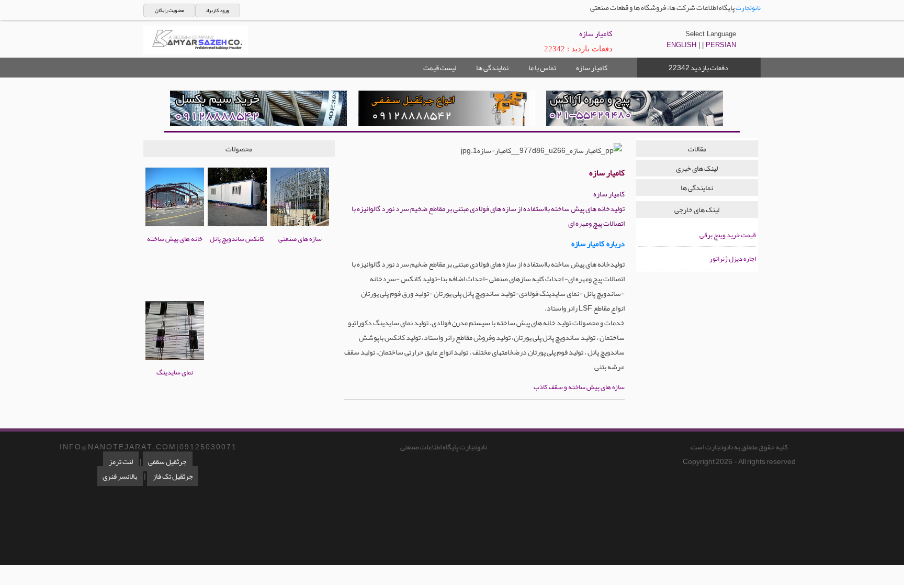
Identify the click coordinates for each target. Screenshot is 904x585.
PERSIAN (721, 45)
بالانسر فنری (120, 476)
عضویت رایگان (169, 10)
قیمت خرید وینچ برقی (727, 235)
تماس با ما (542, 67)
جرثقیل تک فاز (173, 476)
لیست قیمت (439, 67)
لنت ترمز (121, 461)
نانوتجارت (748, 8)
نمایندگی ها (492, 67)
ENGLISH (681, 45)
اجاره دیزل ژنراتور (732, 259)
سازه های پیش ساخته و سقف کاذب (579, 387)
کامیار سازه (591, 67)
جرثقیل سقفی (167, 461)
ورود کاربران (217, 10)
